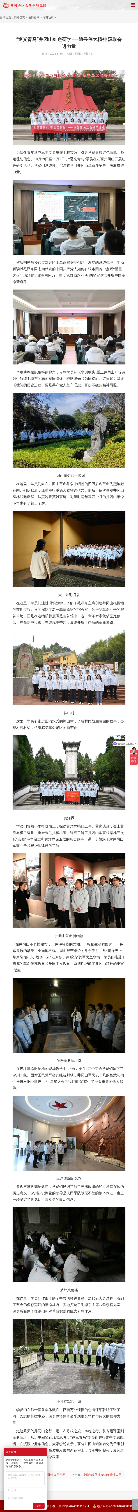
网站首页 (19, 17)
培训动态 (48, 17)
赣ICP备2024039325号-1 (74, 1506)
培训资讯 (33, 17)
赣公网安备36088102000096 (115, 1506)
